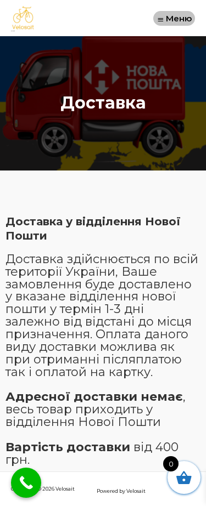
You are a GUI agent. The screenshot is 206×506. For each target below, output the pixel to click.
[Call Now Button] (26, 483)
